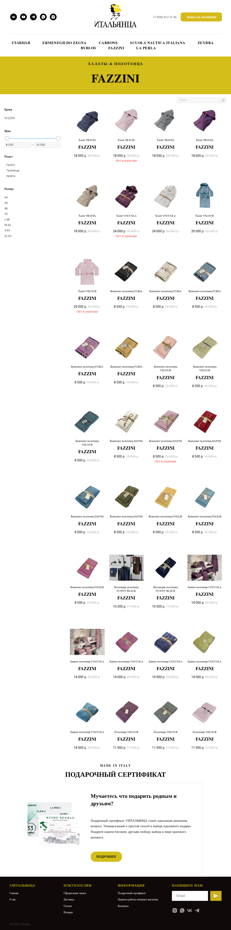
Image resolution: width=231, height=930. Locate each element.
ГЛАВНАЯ (21, 42)
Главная (13, 893)
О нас (12, 899)
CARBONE (108, 42)
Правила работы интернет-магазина (138, 899)
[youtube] (23, 17)
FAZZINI (116, 47)
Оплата (68, 906)
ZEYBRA (206, 42)
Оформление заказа (75, 893)
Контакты (123, 906)
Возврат (68, 912)
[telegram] (33, 17)
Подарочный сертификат (132, 893)
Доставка (69, 899)
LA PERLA (146, 47)
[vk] (13, 17)
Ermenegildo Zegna (64, 42)
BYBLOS (88, 47)
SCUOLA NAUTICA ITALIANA (157, 42)
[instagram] (53, 17)
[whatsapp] (43, 17)
